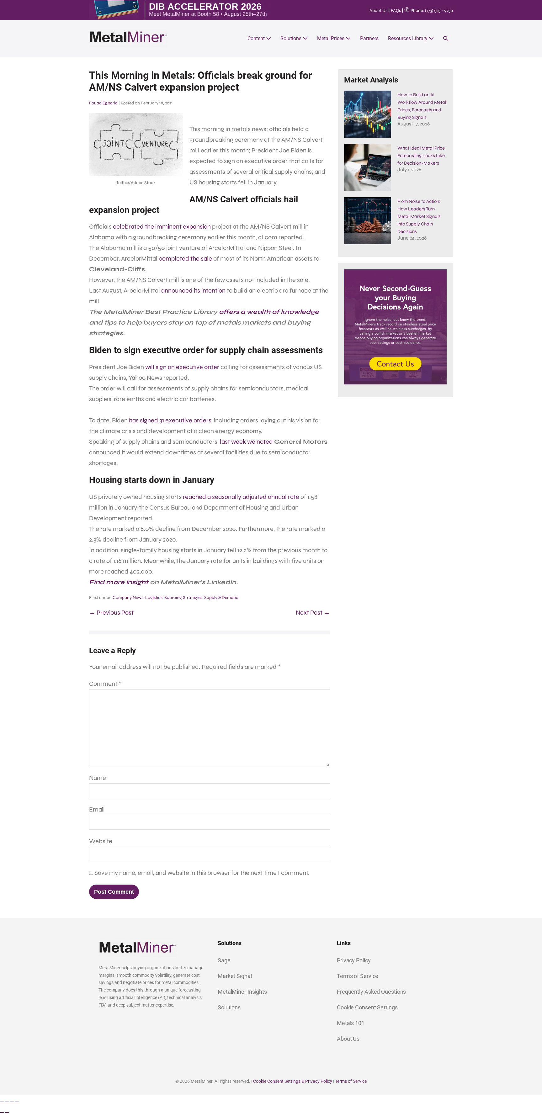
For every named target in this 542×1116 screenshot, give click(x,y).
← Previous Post (111, 612)
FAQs (396, 10)
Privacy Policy (354, 960)
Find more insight (118, 582)
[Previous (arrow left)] (2, 1112)
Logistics (153, 597)
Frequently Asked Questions (371, 991)
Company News (128, 597)
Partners (369, 38)
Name (97, 778)
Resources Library (408, 38)
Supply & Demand (221, 597)
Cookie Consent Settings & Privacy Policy (292, 1081)
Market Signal (235, 976)
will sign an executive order (182, 367)
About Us (378, 10)
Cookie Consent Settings (367, 1007)
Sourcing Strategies (183, 597)
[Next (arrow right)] (7, 1112)
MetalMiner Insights (242, 991)
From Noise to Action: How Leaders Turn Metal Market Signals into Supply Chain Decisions (419, 216)
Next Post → (313, 612)
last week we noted (246, 442)
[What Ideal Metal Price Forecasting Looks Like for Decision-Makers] (367, 167)
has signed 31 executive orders (170, 420)
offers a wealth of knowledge (269, 312)
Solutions (291, 38)
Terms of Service (357, 976)
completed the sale (185, 258)
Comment (105, 684)
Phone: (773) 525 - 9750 (428, 10)
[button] (445, 38)
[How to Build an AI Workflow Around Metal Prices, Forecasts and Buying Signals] (367, 114)
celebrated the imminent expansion (162, 226)
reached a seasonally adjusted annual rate (241, 497)
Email (97, 809)
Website (100, 841)
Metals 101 (350, 1023)
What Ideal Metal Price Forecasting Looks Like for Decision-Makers (421, 155)
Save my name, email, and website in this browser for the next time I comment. (202, 873)
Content (256, 38)
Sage (224, 960)
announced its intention (193, 290)
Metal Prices (331, 38)
